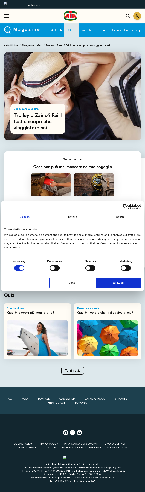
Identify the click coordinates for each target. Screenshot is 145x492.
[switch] (55, 268)
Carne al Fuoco (95, 398)
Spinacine (121, 398)
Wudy (25, 398)
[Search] (128, 16)
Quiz (71, 30)
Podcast (101, 30)
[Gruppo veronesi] (72, 458)
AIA (10, 398)
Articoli (56, 30)
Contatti (50, 447)
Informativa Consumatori (81, 443)
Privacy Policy (48, 443)
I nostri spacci (27, 447)
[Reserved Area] (137, 16)
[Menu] (6, 16)
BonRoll (44, 398)
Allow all (118, 282)
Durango (81, 402)
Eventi (116, 30)
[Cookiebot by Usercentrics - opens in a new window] (125, 206)
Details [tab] (72, 216)
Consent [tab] (25, 216)
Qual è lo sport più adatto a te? (30, 312)
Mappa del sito (117, 447)
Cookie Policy (23, 443)
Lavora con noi (115, 443)
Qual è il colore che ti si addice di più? (105, 312)
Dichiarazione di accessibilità (81, 447)
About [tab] (120, 216)
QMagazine (27, 45)
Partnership (132, 30)
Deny (72, 282)
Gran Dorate (57, 402)
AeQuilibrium (11, 45)
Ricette (86, 30)
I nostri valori (33, 5)
